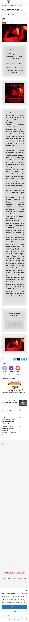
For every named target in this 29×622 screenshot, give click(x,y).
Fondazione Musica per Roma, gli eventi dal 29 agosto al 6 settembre (8, 419)
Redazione (8, 18)
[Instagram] (11, 370)
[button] (26, 590)
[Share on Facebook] (6, 14)
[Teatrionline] (8, 1)
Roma (3, 406)
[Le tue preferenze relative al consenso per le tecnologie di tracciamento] (26, 619)
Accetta (14, 607)
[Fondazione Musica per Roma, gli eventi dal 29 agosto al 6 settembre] (23, 420)
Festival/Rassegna (6, 404)
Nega (14, 611)
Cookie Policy (10, 619)
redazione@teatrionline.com (16, 578)
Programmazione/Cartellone (9, 432)
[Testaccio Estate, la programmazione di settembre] (23, 429)
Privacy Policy (17, 619)
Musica (13, 404)
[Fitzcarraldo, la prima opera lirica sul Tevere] (23, 412)
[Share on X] (8, 14)
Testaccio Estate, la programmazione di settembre (7, 428)
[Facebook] (5, 370)
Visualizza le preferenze (14, 616)
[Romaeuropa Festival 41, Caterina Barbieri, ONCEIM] (23, 403)
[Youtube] (18, 370)
